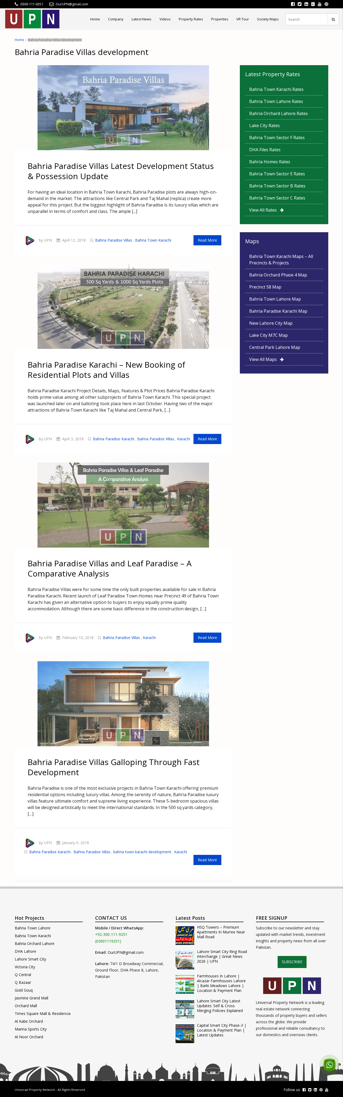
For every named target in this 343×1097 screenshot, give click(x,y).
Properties (219, 19)
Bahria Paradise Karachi (113, 438)
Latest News (141, 19)
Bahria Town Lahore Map (275, 299)
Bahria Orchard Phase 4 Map (278, 275)
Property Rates (191, 19)
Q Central (23, 974)
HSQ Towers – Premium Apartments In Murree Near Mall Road (221, 932)
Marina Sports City (31, 1029)
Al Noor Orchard (29, 1036)
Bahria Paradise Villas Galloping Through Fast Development (114, 767)
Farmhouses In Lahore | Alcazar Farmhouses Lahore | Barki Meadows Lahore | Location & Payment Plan (221, 983)
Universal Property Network (35, 1090)
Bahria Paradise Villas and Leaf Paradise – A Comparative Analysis (110, 568)
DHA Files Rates (265, 150)
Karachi (183, 438)
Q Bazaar (23, 982)
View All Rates (264, 210)
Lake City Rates (264, 125)
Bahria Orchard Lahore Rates (278, 113)
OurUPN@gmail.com (126, 952)
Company (116, 19)
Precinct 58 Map (265, 287)
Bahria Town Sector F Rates (277, 138)
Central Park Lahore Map (274, 347)
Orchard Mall (26, 1005)
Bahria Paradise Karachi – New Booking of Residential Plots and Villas (106, 369)
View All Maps (264, 359)
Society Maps (268, 19)
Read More (207, 240)
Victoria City (25, 966)
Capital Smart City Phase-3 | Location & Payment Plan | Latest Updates (221, 1030)
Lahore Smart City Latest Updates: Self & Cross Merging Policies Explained (220, 1006)
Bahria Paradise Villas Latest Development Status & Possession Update (121, 171)
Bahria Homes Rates (269, 162)
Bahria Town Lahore (32, 927)
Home (95, 19)
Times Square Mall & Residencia (42, 1013)
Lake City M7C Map (268, 335)
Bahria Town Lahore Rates (276, 101)
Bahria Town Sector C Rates (277, 198)
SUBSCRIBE (292, 961)
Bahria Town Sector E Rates (277, 174)
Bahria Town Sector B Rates (277, 186)
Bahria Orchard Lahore (34, 943)
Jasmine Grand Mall (31, 997)
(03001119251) (108, 941)
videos (165, 19)
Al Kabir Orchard (29, 1021)
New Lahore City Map (271, 323)
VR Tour (242, 19)
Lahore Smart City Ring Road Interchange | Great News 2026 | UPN (222, 956)
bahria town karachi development (142, 851)
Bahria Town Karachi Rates (276, 89)
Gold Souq (24, 990)
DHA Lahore (25, 951)
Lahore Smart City (30, 959)
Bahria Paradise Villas (113, 240)
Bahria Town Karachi (153, 240)
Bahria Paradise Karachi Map (278, 311)
